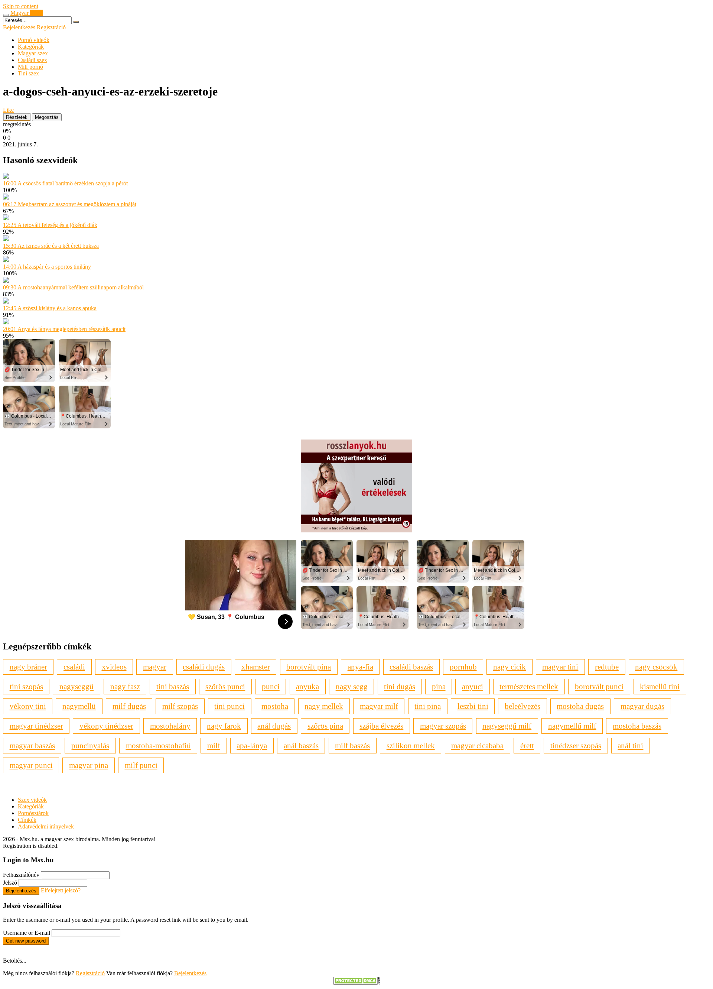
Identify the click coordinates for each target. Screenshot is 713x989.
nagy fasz (125, 686)
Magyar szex (33, 53)
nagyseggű (76, 686)
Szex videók (32, 800)
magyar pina (88, 765)
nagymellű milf (572, 726)
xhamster (255, 666)
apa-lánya (252, 745)
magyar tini (560, 666)
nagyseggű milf (506, 726)
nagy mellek (324, 706)
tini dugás (399, 686)
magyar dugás (642, 706)
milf (213, 745)
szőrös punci (225, 686)
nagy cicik (509, 666)
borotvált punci (599, 686)
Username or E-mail (26, 933)
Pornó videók (33, 40)
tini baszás (172, 686)
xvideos (114, 666)
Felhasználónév (21, 875)
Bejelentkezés (19, 27)
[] (76, 22)
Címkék (27, 820)
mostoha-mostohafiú (158, 745)
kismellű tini (660, 686)
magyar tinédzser (36, 726)
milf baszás (352, 745)
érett (527, 745)
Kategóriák (31, 46)
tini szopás (26, 686)
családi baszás (411, 666)
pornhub (463, 666)
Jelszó (10, 882)
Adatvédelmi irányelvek (46, 826)
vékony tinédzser (106, 726)
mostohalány (170, 726)
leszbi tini (473, 706)
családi (74, 666)
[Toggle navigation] (6, 15)
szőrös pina (325, 726)
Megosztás (47, 117)
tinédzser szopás (575, 745)
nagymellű (79, 706)
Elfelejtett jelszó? (61, 890)
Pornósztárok (33, 813)
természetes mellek (528, 686)
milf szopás (180, 706)
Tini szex (28, 73)
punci (271, 686)
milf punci (141, 765)
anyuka (307, 686)
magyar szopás (443, 726)
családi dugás (204, 666)
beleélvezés (522, 706)
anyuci (472, 686)
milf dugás (129, 706)
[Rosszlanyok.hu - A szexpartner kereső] (356, 530)
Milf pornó (30, 67)
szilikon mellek (411, 745)
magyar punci (31, 765)
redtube (607, 666)
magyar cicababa (477, 745)
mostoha (274, 706)
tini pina (427, 706)
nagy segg (352, 686)
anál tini (630, 745)
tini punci (229, 706)
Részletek (16, 117)
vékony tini (28, 706)
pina (439, 686)
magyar (154, 666)
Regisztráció (51, 27)
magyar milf (379, 706)
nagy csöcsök (656, 666)
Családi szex (32, 60)
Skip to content (20, 6)
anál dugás (274, 726)
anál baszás (301, 745)
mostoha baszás (637, 726)
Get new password (26, 941)
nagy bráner (28, 666)
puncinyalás (90, 745)
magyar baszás (32, 745)
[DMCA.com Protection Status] (356, 982)
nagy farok (224, 726)
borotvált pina (308, 666)
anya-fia (360, 666)
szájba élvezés (381, 726)
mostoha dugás (580, 706)
